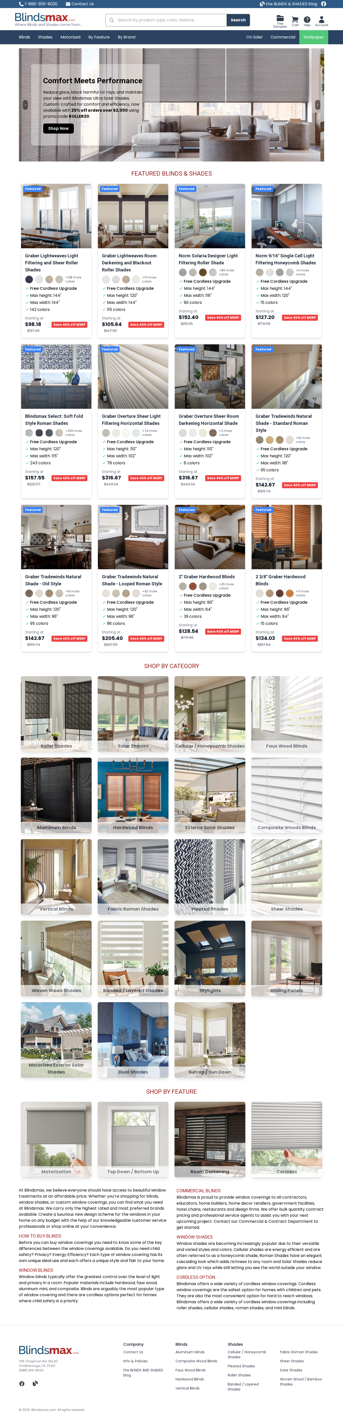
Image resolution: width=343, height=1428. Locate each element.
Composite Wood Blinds (196, 1361)
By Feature (99, 37)
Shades (45, 37)
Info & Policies (135, 1361)
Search (238, 20)
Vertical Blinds (188, 1388)
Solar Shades (291, 1370)
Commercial (283, 37)
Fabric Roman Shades (299, 1352)
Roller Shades (239, 1375)
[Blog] (35, 1383)
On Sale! (254, 37)
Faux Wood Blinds (191, 1370)
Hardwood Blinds (190, 1379)
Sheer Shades (292, 1361)
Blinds (24, 37)
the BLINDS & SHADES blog (291, 4)
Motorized (70, 37)
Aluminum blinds (190, 1352)
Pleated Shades (241, 1366)
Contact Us (83, 4)
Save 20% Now (276, 128)
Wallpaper (313, 37)
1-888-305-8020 (41, 4)
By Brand (126, 37)
